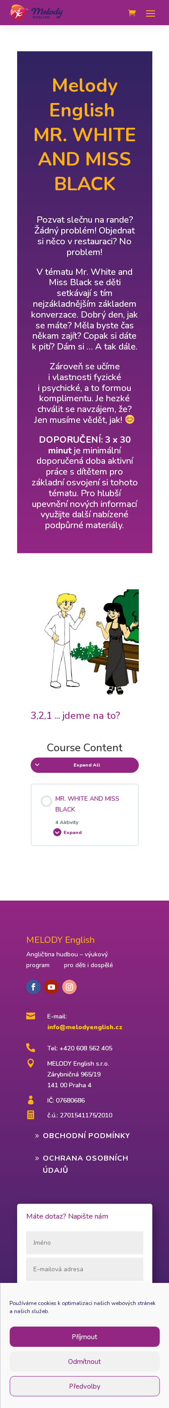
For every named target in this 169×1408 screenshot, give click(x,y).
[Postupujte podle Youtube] (51, 987)
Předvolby (84, 1386)
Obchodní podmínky (86, 1136)
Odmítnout (84, 1361)
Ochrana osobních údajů (85, 1164)
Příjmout (84, 1336)
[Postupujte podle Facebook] (33, 987)
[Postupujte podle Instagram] (69, 987)
